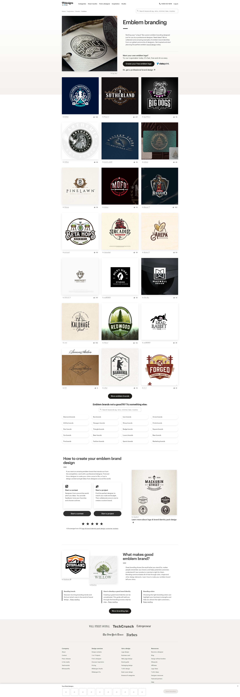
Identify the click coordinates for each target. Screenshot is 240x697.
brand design (151, 44)
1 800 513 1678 (166, 4)
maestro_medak (108, 162)
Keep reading (75, 599)
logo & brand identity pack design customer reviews (99, 528)
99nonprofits (66, 668)
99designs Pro (96, 672)
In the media (66, 662)
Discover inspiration (98, 662)
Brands (77, 11)
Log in (176, 4)
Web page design (126, 658)
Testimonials (66, 665)
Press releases (66, 658)
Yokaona (66, 207)
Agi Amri (114, 73)
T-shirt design (125, 668)
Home (64, 11)
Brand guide (125, 662)
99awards (154, 662)
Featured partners (156, 678)
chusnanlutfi (107, 252)
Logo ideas (154, 668)
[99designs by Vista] (67, 4)
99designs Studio (97, 668)
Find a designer (104, 4)
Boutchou (93, 585)
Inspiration (116, 4)
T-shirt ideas (155, 672)
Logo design (125, 652)
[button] (237, 686)
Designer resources (157, 675)
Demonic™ (147, 207)
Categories (82, 4)
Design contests (97, 652)
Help (152, 682)
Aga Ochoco (147, 117)
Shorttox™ (147, 252)
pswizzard (66, 252)
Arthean (66, 162)
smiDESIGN (107, 297)
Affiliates (154, 665)
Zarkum (66, 117)
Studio (123, 4)
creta (65, 342)
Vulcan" (106, 343)
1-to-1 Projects (96, 655)
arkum (105, 388)
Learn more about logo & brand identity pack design (154, 519)
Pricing (94, 665)
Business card (125, 655)
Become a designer (157, 652)
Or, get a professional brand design (138, 70)
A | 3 (145, 388)
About (64, 652)
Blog (152, 655)
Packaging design (126, 665)
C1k (65, 388)
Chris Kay (146, 297)
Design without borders (158, 658)
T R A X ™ (67, 297)
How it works (92, 4)
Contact (64, 655)
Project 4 (106, 117)
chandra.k (136, 517)
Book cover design (127, 672)
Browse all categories (128, 675)
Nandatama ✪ (67, 579)
